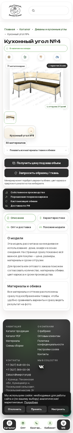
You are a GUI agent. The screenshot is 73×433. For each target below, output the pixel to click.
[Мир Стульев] (15, 10)
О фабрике (44, 331)
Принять (36, 409)
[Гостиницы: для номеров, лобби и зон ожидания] (57, 57)
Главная (9, 29)
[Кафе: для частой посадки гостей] (25, 57)
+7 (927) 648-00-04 (18, 364)
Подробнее (31, 402)
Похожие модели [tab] (54, 227)
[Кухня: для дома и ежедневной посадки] (9, 57)
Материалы (13, 340)
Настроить (58, 409)
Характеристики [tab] (54, 218)
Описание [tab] (17, 218)
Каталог (24, 29)
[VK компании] (41, 367)
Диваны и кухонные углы (51, 29)
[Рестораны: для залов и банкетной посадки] (41, 57)
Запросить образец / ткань (39, 173)
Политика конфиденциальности (51, 342)
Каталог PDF (13, 336)
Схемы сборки (14, 345)
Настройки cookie (48, 349)
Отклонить (14, 409)
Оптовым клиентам (49, 336)
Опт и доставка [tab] (21, 227)
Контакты (43, 354)
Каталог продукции (17, 331)
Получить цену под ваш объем (39, 163)
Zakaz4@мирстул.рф (18, 374)
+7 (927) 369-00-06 (18, 369)
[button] (36, 86)
